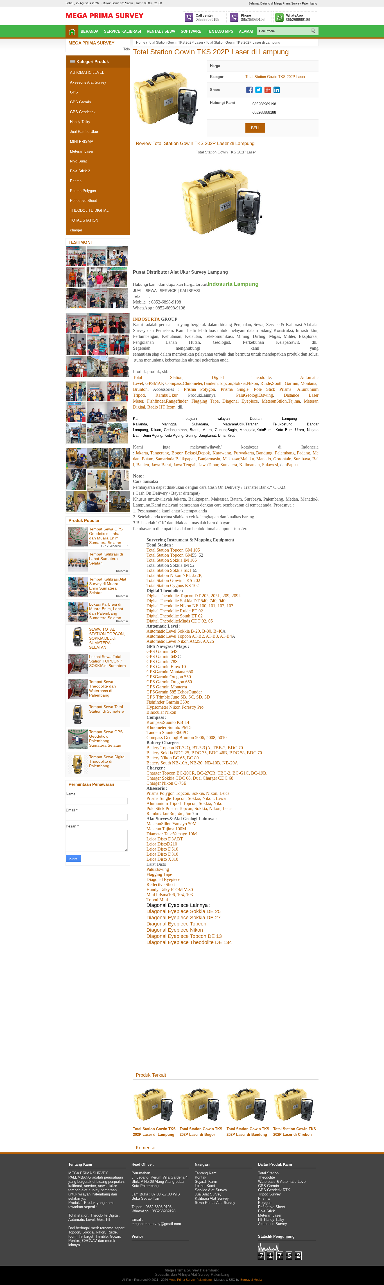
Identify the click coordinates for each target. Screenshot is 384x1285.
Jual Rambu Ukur (84, 132)
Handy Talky (80, 122)
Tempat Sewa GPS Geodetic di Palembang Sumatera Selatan (106, 738)
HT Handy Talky (271, 1219)
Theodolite (266, 1177)
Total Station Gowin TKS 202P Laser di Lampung (211, 52)
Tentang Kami (206, 1173)
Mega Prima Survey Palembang (190, 1279)
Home (140, 42)
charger (76, 230)
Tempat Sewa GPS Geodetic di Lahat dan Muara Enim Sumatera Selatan (106, 536)
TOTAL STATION (84, 220)
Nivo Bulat (78, 161)
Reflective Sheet (83, 200)
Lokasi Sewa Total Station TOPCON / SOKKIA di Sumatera (107, 661)
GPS (74, 92)
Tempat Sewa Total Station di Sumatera (106, 708)
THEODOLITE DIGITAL (89, 210)
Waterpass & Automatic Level (282, 1181)
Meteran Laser (81, 151)
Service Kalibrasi (122, 31)
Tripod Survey (269, 1194)
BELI (255, 128)
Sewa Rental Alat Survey (215, 1203)
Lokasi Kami (205, 1186)
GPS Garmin (80, 102)
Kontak (200, 1177)
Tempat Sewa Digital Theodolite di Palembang (107, 761)
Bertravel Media (251, 1279)
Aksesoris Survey (272, 1224)
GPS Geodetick (83, 112)
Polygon (264, 1203)
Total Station (268, 1173)
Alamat (246, 31)
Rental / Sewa (161, 31)
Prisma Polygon (83, 191)
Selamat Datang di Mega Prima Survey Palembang (283, 3)
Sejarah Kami (206, 1181)
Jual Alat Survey (208, 1194)
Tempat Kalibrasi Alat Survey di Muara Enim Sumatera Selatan (107, 586)
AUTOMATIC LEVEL (87, 72)
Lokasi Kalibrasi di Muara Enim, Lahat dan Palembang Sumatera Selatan (106, 611)
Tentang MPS (220, 31)
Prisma (76, 181)
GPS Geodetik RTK (274, 1190)
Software (191, 31)
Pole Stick (266, 1211)
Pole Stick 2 (80, 171)
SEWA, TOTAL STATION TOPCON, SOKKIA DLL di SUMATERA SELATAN (107, 638)
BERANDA (89, 31)
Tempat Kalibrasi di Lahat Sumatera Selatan (106, 558)
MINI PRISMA (81, 141)
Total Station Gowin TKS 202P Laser (175, 42)
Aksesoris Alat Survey (88, 82)
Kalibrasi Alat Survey (212, 1198)
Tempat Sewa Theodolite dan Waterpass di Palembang (102, 688)
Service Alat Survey (211, 1190)
